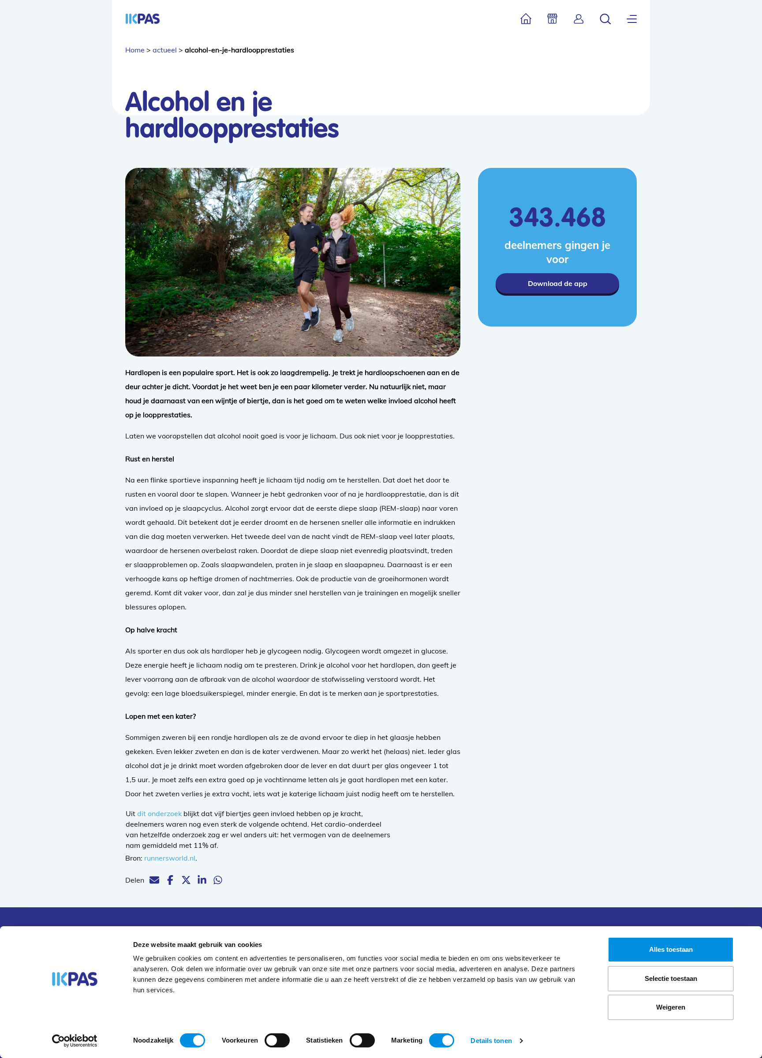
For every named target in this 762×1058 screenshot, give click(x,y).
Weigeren (670, 1007)
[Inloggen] (578, 18)
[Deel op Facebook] (170, 880)
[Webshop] (552, 18)
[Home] (525, 18)
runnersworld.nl (169, 858)
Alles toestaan (671, 949)
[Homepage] (142, 18)
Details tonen (491, 1040)
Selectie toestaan (671, 978)
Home (135, 49)
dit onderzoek (159, 813)
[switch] (277, 1040)
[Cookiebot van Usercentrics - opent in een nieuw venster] (74, 1040)
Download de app (557, 283)
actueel (165, 49)
